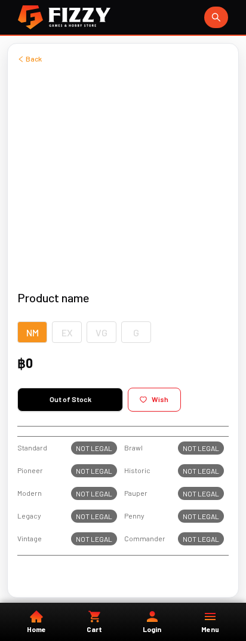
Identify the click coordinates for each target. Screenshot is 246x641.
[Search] (216, 17)
